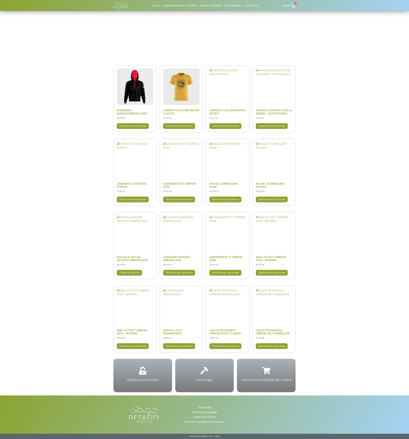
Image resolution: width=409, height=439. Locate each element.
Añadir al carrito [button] (129, 272)
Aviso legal (204, 380)
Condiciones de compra (179, 5)
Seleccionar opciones (132, 126)
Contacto (251, 5)
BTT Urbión (233, 5)
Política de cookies (204, 417)
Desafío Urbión (210, 5)
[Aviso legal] (204, 371)
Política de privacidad (142, 380)
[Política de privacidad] (143, 371)
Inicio (155, 5)
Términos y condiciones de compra (266, 380)
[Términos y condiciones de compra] (266, 371)
